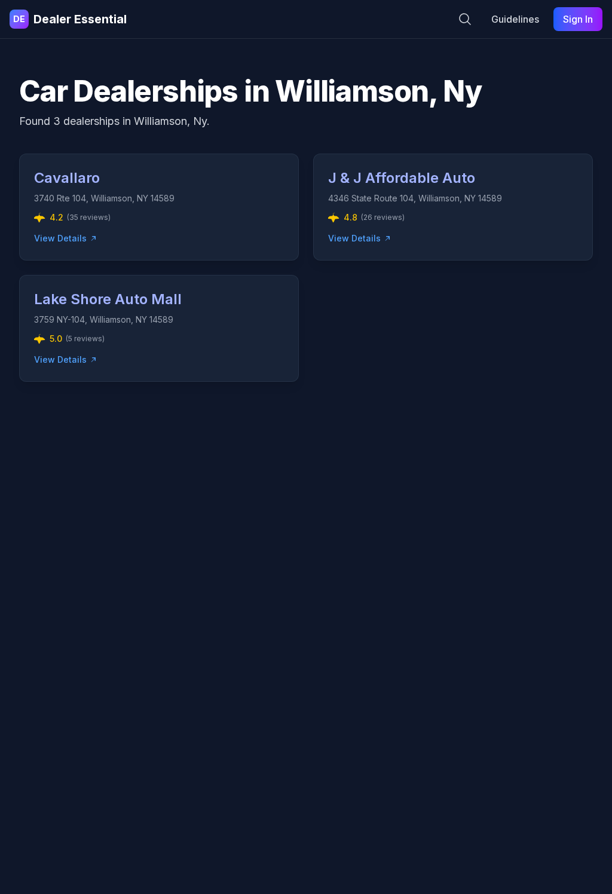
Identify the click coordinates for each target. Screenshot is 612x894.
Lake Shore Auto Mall (108, 299)
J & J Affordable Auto (401, 177)
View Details (60, 238)
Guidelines (515, 19)
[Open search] (465, 19)
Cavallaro (67, 177)
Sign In (578, 19)
